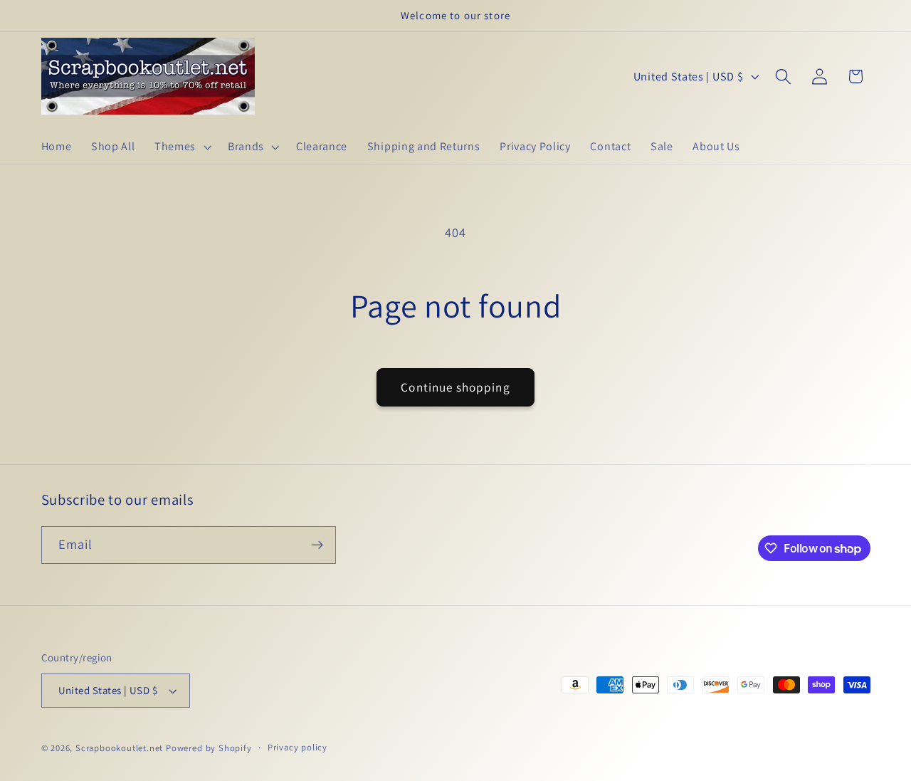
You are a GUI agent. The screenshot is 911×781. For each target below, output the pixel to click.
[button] (181, 147)
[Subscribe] (317, 545)
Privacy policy (297, 747)
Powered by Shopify (209, 748)
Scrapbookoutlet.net (119, 748)
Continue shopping (455, 387)
